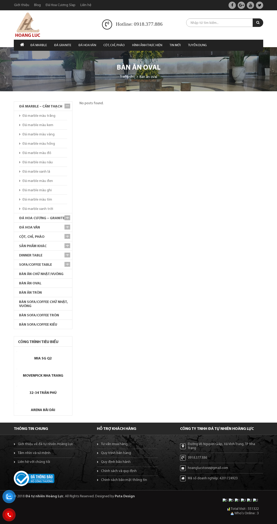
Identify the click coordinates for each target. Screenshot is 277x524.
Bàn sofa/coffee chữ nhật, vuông (43, 304)
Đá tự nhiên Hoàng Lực (44, 496)
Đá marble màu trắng (39, 116)
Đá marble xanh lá (36, 172)
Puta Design (125, 496)
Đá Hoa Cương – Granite (42, 218)
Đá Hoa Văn (29, 228)
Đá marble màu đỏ (37, 153)
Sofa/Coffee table (35, 265)
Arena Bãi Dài (43, 410)
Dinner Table (30, 255)
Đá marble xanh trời (38, 209)
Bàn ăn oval (30, 283)
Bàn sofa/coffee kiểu (38, 325)
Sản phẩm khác (33, 246)
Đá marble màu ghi (37, 190)
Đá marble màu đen (38, 181)
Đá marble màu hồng (39, 144)
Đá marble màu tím (37, 200)
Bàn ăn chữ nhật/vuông (41, 274)
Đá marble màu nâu (38, 162)
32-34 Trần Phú (43, 393)
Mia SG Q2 (43, 358)
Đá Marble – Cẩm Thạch (40, 106)
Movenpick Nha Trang (43, 376)
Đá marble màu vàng (39, 134)
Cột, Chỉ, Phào (31, 237)
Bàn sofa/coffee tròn (39, 315)
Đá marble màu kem (38, 125)
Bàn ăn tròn (30, 293)
